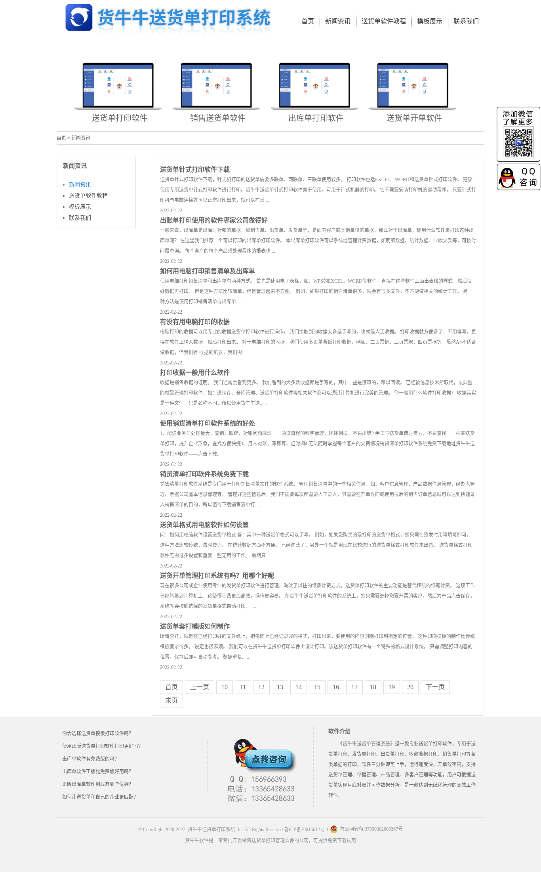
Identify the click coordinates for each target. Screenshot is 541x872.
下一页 (435, 687)
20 (410, 687)
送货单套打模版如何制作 (195, 626)
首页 (61, 138)
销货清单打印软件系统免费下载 (204, 474)
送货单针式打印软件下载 (195, 169)
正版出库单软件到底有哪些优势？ (97, 784)
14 (298, 687)
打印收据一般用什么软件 (195, 372)
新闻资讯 (80, 138)
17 (354, 687)
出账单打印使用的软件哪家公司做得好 (214, 220)
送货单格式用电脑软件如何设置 (204, 524)
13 (280, 687)
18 (373, 687)
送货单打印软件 (119, 118)
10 (224, 687)
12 (261, 687)
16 (336, 687)
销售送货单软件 (218, 118)
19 (392, 687)
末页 (171, 700)
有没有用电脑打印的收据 (195, 321)
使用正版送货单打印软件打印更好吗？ (102, 746)
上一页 (199, 687)
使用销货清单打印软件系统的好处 (207, 423)
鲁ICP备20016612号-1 (306, 829)
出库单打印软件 (316, 118)
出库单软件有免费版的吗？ (90, 759)
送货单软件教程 (88, 196)
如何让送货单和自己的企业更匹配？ (100, 797)
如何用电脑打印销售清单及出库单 (207, 271)
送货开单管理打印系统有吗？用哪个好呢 (217, 575)
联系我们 (80, 218)
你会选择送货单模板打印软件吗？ (97, 733)
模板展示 (80, 207)
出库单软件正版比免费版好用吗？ (97, 771)
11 (243, 687)
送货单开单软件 (414, 118)
